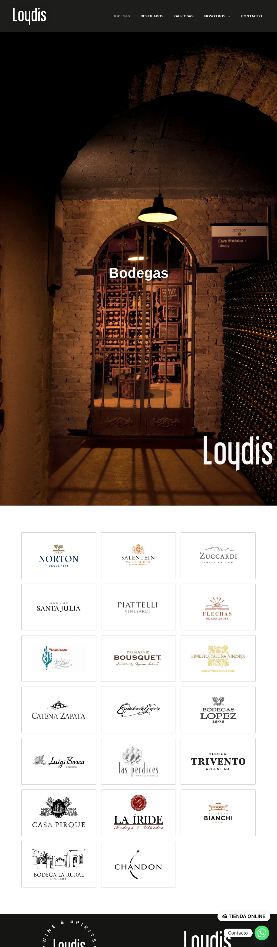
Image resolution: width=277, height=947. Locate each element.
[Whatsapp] (262, 933)
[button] (227, 16)
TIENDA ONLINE (246, 916)
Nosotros (214, 16)
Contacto (251, 16)
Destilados (152, 16)
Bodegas (121, 16)
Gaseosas (183, 16)
